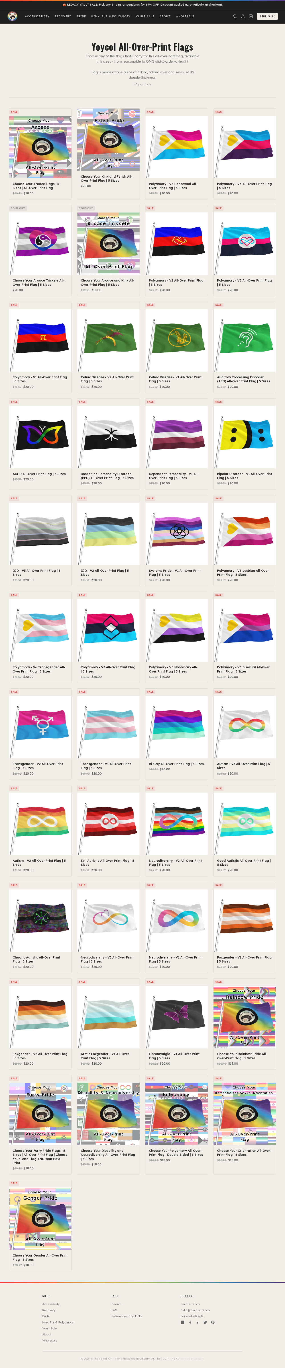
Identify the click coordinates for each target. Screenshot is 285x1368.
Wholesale (185, 16)
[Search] (235, 16)
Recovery (63, 16)
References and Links (127, 1316)
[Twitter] (205, 1322)
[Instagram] (183, 1322)
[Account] (243, 16)
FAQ (114, 1310)
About (165, 16)
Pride (81, 16)
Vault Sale (145, 16)
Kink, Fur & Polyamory (110, 16)
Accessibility (37, 16)
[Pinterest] (213, 1322)
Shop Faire (267, 16)
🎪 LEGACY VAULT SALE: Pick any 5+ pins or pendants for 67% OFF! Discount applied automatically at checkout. (143, 4)
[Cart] (251, 16)
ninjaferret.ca (190, 1304)
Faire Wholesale (192, 1316)
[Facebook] (190, 1322)
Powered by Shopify (192, 1358)
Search (117, 1304)
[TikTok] (198, 1322)
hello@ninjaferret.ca (195, 1310)
